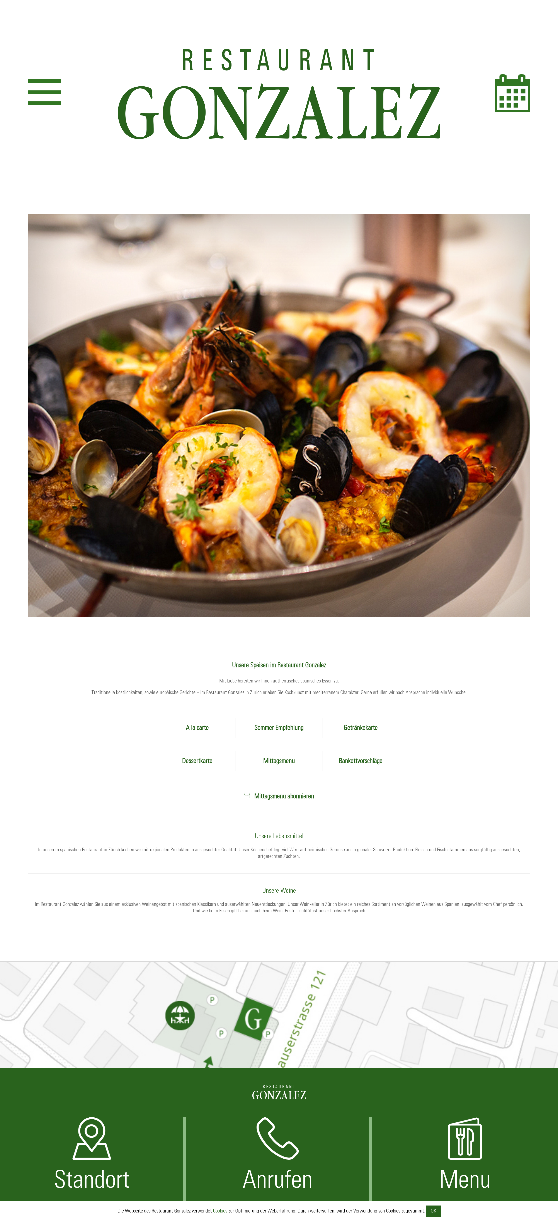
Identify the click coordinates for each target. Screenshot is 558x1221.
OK (433, 1211)
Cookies (220, 1211)
